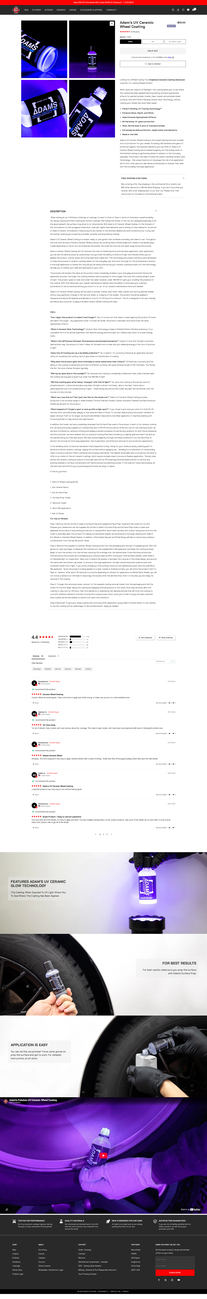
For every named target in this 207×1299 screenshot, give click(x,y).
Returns (81, 1258)
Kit (153, 42)
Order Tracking (84, 1249)
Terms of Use (115, 1291)
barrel (57, 669)
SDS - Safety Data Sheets (89, 1266)
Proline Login (17, 1274)
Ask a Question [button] (146, 637)
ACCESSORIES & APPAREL (91, 10)
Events (41, 1253)
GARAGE (72, 10)
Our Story (42, 1249)
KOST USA (135, 1270)
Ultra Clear (135, 1266)
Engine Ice (135, 1262)
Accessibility (103, 1291)
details (68, 669)
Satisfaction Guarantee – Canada (93, 1262)
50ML (130, 42)
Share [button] (36, 703)
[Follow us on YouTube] (178, 1280)
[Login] (178, 10)
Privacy (126, 1291)
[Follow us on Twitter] (165, 1280)
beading (37, 669)
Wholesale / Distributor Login (50, 1270)
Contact (82, 1253)
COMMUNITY (111, 10)
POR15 (134, 1253)
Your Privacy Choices (87, 1274)
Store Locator (44, 1266)
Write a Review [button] (167, 637)
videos (88, 669)
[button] (170, 703)
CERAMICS (61, 10)
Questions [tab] (52, 656)
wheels (48, 669)
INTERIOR (49, 10)
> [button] (111, 834)
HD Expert (135, 1258)
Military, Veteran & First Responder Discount (97, 1270)
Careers (41, 1258)
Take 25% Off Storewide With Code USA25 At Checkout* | (103, 2)
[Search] (173, 10)
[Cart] (193, 10)
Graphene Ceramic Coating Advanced (167, 79)
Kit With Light (175, 42)
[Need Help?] (188, 10)
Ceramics (16, 1262)
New (14, 1249)
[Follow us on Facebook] (159, 1280)
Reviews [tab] (36, 656)
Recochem (136, 1249)
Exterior (15, 1258)
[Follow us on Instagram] (172, 1280)
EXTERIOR (36, 10)
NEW (26, 10)
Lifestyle (16, 1266)
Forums (41, 1262)
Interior (15, 1253)
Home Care (17, 1270)
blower (78, 669)
